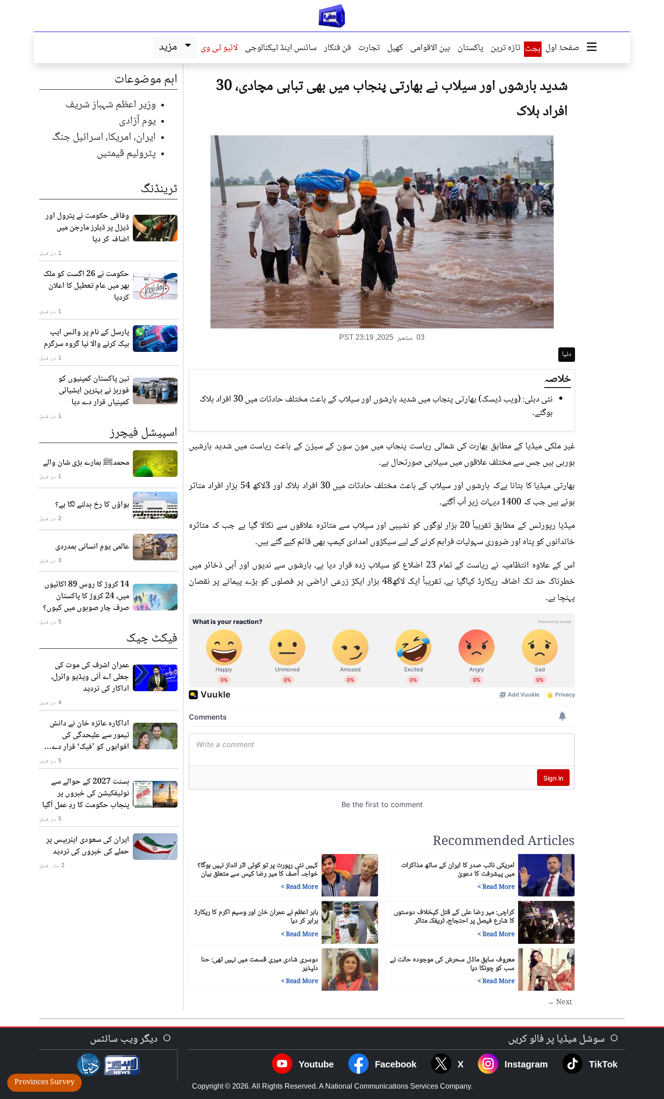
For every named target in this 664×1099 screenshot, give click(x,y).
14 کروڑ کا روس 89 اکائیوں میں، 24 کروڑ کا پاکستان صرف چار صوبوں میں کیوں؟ (86, 596)
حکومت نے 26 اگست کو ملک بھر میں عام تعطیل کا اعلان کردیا (86, 286)
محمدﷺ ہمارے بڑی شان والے (86, 463)
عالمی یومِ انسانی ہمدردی (92, 547)
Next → (559, 1002)
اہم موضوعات (146, 79)
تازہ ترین (505, 49)
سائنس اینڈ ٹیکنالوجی (281, 49)
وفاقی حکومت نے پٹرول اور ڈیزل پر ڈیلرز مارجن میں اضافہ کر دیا (87, 227)
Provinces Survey (44, 1082)
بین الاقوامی (430, 49)
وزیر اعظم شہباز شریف (110, 105)
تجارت (369, 49)
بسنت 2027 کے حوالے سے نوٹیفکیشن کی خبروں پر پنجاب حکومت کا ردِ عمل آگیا (85, 793)
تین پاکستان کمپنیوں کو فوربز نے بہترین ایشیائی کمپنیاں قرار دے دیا (93, 390)
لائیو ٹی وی (219, 49)
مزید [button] (170, 47)
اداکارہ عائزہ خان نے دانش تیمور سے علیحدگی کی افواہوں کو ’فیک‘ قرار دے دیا (89, 735)
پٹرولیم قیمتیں (126, 153)
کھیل (395, 49)
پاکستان (470, 49)
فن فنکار (337, 49)
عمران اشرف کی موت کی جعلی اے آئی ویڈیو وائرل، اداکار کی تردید (90, 677)
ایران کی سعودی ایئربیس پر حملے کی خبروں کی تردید (87, 846)
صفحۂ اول (562, 49)
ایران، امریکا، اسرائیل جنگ (104, 137)
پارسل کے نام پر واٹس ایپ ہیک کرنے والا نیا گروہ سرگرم (86, 338)
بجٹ (533, 49)
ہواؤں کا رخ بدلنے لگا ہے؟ (92, 505)
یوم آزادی (137, 121)
